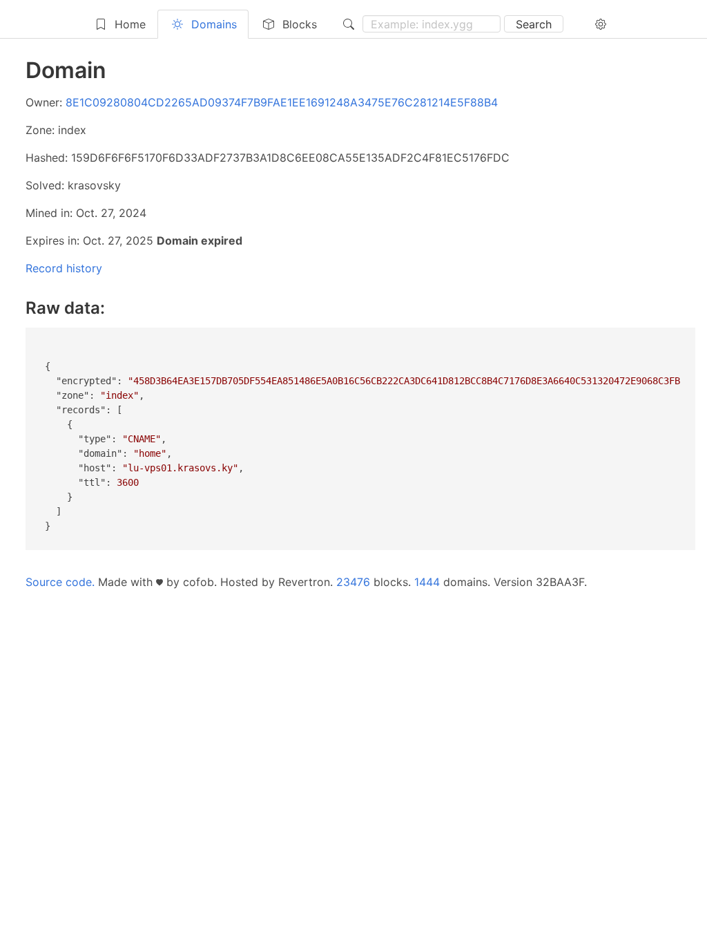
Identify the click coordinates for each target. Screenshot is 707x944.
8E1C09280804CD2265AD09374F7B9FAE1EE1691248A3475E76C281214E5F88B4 (282, 102)
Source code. (60, 582)
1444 (427, 582)
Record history (64, 268)
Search (534, 24)
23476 (353, 582)
